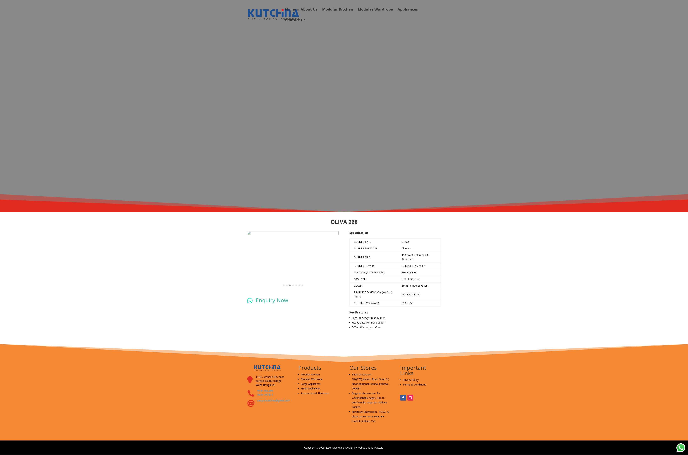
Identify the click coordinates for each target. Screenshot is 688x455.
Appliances (408, 10)
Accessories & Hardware (315, 393)
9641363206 (265, 390)
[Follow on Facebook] (403, 398)
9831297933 (265, 394)
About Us (309, 10)
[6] (293, 234)
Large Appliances (311, 383)
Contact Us (295, 20)
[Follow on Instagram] (410, 398)
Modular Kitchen (337, 10)
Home (290, 10)
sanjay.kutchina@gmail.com (273, 400)
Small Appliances (310, 388)
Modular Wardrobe (375, 10)
